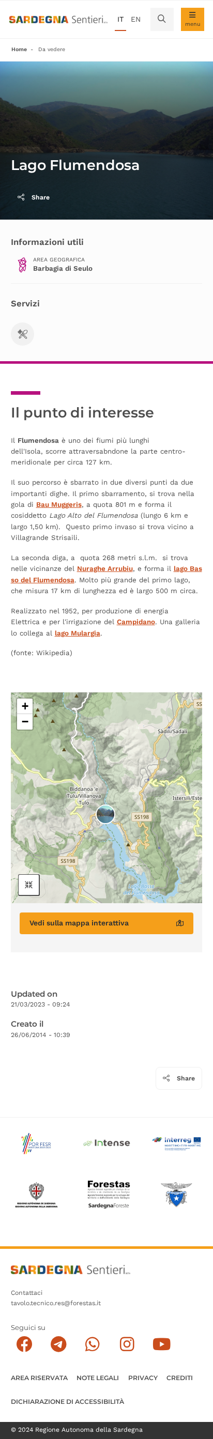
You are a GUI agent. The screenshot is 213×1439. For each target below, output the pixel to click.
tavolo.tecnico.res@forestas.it (56, 1303)
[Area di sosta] (22, 334)
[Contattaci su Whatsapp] (92, 1344)
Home (19, 49)
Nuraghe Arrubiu (105, 568)
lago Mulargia (77, 633)
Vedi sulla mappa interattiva (79, 923)
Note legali (98, 1378)
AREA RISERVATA (39, 1378)
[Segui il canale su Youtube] (161, 1344)
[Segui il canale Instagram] (127, 1344)
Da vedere (51, 49)
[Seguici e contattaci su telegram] (58, 1344)
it (120, 19)
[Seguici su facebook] (24, 1344)
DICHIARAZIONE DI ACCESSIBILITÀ (67, 1401)
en (136, 19)
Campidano (136, 622)
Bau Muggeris (59, 504)
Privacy (143, 1378)
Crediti (179, 1378)
